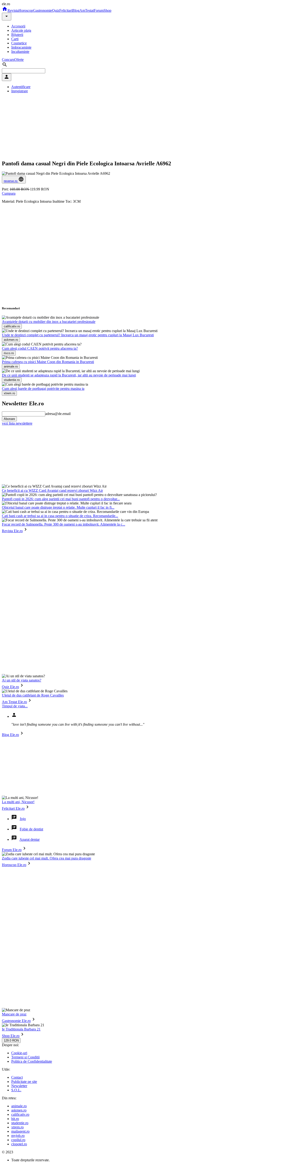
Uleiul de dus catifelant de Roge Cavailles (33, 695)
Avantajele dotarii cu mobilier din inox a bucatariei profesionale (48, 322)
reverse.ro (11, 181)
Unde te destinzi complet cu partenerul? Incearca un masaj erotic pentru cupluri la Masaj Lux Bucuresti (78, 335)
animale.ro (19, 1106)
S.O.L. (16, 1090)
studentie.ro (19, 1123)
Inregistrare (19, 91)
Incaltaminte (20, 52)
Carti (15, 39)
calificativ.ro (20, 1114)
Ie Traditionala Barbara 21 (21, 1029)
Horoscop (26, 10)
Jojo (23, 819)
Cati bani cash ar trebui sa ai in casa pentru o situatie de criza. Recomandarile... (60, 516)
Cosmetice (19, 43)
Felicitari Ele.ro (13, 808)
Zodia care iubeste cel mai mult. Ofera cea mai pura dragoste (46, 858)
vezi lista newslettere (17, 423)
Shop (107, 10)
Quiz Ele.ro (10, 687)
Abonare (9, 419)
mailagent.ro (20, 1131)
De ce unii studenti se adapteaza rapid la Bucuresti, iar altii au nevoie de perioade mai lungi (69, 375)
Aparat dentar (29, 839)
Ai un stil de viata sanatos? (21, 680)
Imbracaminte (21, 47)
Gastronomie (42, 10)
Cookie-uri (19, 1053)
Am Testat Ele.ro (14, 702)
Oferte (19, 60)
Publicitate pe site (24, 1082)
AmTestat (86, 10)
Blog (75, 10)
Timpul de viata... (15, 706)
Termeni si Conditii (25, 1057)
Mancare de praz (14, 1014)
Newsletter (19, 1086)
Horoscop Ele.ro (14, 865)
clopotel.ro (19, 1144)
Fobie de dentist (31, 829)
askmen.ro (18, 1110)
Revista (13, 10)
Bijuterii (17, 35)
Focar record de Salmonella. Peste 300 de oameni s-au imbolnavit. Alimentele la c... (63, 524)
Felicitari (65, 10)
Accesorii (18, 26)
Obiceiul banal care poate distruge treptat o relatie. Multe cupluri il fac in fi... (58, 507)
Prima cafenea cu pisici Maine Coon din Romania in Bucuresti (48, 362)
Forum (99, 10)
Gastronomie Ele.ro (16, 1021)
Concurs (8, 60)
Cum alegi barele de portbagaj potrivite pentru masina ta (43, 389)
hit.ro (15, 1119)
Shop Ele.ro (10, 1036)
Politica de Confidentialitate (31, 1061)
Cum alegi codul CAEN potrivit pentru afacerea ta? (40, 348)
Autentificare (20, 87)
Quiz (55, 10)
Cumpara (8, 193)
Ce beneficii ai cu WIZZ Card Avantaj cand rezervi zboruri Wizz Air (52, 490)
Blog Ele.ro (10, 735)
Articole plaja (21, 30)
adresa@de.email (58, 414)
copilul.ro (18, 1140)
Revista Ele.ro (12, 531)
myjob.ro (18, 1136)
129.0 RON (11, 1040)
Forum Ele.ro (12, 850)
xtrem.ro (17, 1127)
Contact (17, 1077)
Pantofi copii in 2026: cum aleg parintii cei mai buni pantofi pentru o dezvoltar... (61, 499)
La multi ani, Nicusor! (18, 802)
